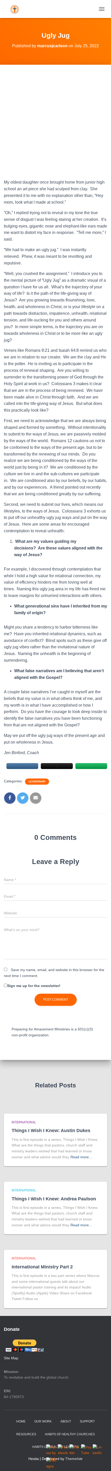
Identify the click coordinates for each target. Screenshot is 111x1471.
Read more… (81, 1157)
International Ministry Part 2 (42, 1266)
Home (21, 1421)
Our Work (43, 1421)
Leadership (37, 781)
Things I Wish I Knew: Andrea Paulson (54, 1198)
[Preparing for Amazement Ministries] (16, 9)
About (65, 1421)
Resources (26, 1434)
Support (87, 1421)
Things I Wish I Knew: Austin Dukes (51, 1130)
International (24, 1122)
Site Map (11, 1358)
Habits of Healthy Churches (70, 1434)
